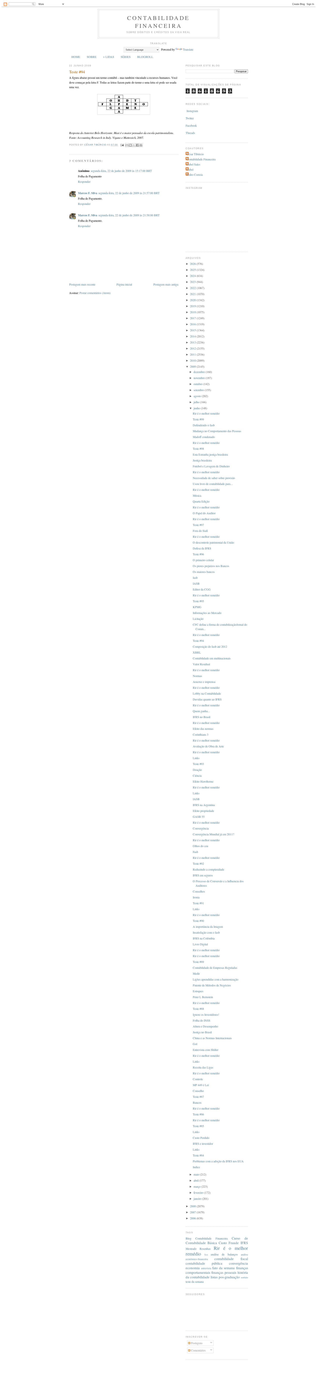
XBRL (197, 652)
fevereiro (199, 1192)
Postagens (196, 1343)
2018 (193, 312)
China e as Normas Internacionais (212, 1038)
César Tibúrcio (195, 154)
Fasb (195, 852)
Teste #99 (198, 419)
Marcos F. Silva (87, 193)
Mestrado (191, 1249)
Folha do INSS (201, 1020)
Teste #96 (198, 554)
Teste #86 (198, 1114)
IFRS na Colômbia (204, 938)
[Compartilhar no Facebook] (137, 145)
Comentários (198, 1350)
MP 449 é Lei (201, 1085)
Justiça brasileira (202, 460)
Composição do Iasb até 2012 (210, 646)
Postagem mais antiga (165, 284)
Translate (188, 49)
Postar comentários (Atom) (94, 293)
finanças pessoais (223, 1272)
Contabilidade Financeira (158, 22)
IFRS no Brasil (201, 717)
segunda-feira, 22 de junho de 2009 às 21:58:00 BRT (129, 215)
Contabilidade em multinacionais (212, 658)
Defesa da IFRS (202, 548)
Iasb (195, 578)
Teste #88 (198, 1009)
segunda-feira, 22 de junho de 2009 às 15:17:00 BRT (121, 171)
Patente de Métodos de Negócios (212, 985)
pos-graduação (229, 1277)
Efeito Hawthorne (203, 781)
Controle (198, 1079)
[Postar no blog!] (130, 145)
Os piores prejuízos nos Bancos (211, 566)
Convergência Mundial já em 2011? (213, 834)
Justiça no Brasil (202, 1032)
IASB (196, 583)
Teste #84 (198, 1155)
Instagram (192, 111)
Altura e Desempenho (205, 1026)
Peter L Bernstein (203, 997)
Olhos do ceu (200, 846)
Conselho (198, 1091)
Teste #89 (198, 962)
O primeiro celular (203, 560)
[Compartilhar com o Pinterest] (141, 145)
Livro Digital (200, 944)
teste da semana (195, 1281)
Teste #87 (198, 1097)
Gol (195, 1044)
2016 (193, 324)
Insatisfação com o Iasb (206, 932)
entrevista (206, 1268)
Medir (196, 973)
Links (196, 758)
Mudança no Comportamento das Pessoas (217, 431)
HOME (75, 57)
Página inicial (124, 284)
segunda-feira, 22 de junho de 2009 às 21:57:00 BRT (129, 193)
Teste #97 (198, 525)
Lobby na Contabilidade (207, 693)
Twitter (190, 118)
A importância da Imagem (208, 926)
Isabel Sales (193, 164)
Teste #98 (198, 448)
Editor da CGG (202, 589)
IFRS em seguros (203, 875)
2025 (193, 270)
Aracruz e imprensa (204, 682)
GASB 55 (199, 817)
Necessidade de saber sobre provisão (214, 478)
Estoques (198, 991)
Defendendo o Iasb (204, 425)
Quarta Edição (201, 501)
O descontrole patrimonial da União (213, 542)
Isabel (190, 169)
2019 (193, 306)
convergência (238, 1263)
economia (193, 1268)
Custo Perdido (201, 1138)
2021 (193, 294)
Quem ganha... (201, 711)
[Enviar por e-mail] (127, 145)
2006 (193, 1218)
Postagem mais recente (82, 284)
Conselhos (199, 891)
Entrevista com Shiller (205, 1050)
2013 (193, 342)
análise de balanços (224, 1254)
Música (197, 495)
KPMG (197, 607)
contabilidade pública (204, 1263)
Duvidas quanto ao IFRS (207, 699)
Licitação (198, 619)
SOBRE (91, 57)
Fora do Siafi (200, 531)
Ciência (197, 775)
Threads (190, 133)
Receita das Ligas (203, 1067)
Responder (84, 181)
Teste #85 (198, 1126)
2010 (193, 360)
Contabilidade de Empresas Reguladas (215, 968)
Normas (197, 676)
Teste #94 (198, 641)
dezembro (200, 372)
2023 (193, 282)
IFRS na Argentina (204, 805)
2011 (193, 354)
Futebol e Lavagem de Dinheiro (211, 466)
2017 (193, 318)
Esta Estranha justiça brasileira (210, 454)
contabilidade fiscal (231, 1258)
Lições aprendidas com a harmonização (215, 979)
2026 (193, 264)
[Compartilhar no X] (134, 145)
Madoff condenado (204, 437)
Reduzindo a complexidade (208, 869)
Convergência (201, 828)
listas (214, 1277)
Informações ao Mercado (207, 613)
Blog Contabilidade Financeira (207, 1238)
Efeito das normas (203, 729)
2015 (193, 330)
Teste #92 (198, 863)
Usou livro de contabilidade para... (213, 484)
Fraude (234, 1242)
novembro (200, 378)
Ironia (196, 897)
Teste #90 (198, 921)
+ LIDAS (108, 57)
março (197, 1186)
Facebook (191, 125)
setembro (199, 390)
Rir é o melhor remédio (206, 413)
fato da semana (223, 1268)
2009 (193, 366)
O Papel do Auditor (204, 513)
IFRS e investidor (203, 1143)
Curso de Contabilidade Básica (217, 1240)
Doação (197, 770)
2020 (193, 300)
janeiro (198, 1198)
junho (197, 408)
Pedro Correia (195, 174)
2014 (193, 336)
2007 (193, 1212)
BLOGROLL (145, 57)
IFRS (244, 1242)
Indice (196, 1167)
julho (197, 402)
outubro (198, 384)
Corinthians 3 (200, 734)
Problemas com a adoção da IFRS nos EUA (218, 1161)
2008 (193, 1206)
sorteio (244, 1277)
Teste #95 (198, 601)
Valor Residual (201, 664)
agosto (198, 396)
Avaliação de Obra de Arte (208, 746)
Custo (223, 1242)
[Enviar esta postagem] (122, 145)
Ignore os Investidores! (206, 1014)
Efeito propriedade (203, 811)
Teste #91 (198, 903)
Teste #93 (198, 764)
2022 (193, 288)
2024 (193, 276)
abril (196, 1180)
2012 (193, 348)
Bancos (197, 1102)
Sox (206, 1254)
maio (197, 1174)
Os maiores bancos (204, 572)
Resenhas (205, 1249)
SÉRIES (126, 57)
